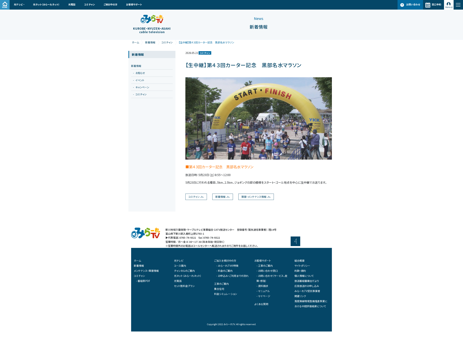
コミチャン (89, 4)
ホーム (135, 42)
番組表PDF (144, 281)
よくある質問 (261, 304)
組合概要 (299, 260)
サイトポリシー (302, 265)
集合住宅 (219, 289)
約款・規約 (300, 270)
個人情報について (304, 276)
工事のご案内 (221, 284)
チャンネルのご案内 (184, 270)
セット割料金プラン (184, 286)
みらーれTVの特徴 (228, 265)
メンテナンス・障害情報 (146, 270)
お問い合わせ (413, 4)
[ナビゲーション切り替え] (458, 5)
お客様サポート (134, 4)
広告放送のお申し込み (306, 286)
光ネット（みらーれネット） (46, 4)
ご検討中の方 (110, 4)
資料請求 (263, 286)
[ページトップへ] (295, 241)
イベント (139, 80)
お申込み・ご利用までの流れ (233, 276)
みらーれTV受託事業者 (307, 291)
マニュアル (264, 291)
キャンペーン (142, 87)
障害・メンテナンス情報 (253, 196)
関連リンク (300, 296)
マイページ (449, 7)
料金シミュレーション (225, 294)
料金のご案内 (225, 270)
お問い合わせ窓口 (268, 270)
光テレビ (18, 4)
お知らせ (140, 73)
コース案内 (180, 265)
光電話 (71, 4)
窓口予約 (436, 4)
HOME (4, 7)
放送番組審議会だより (306, 281)
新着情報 (150, 42)
